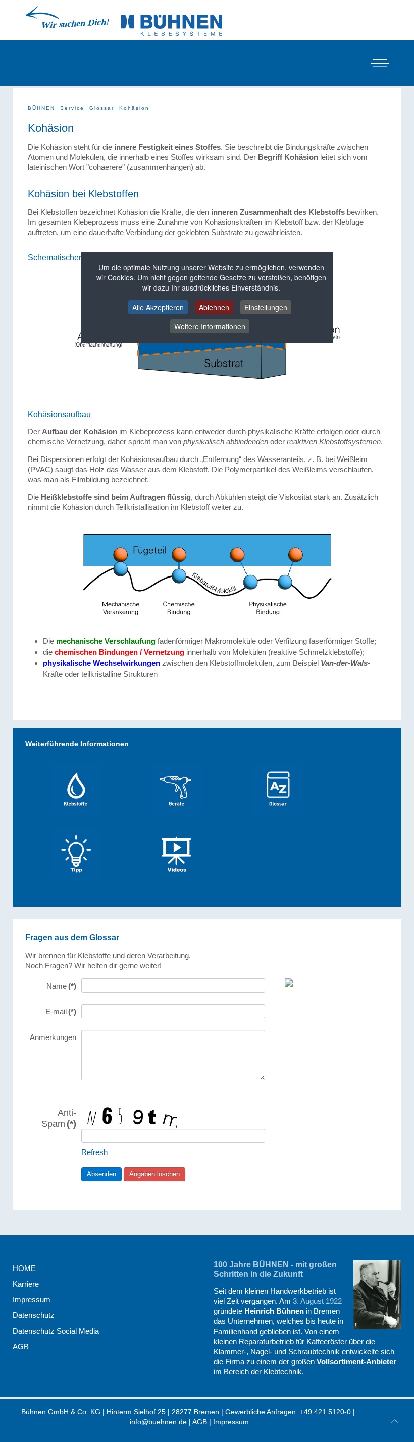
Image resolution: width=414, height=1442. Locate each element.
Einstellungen (265, 307)
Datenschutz (34, 1315)
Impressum (31, 1299)
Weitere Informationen (209, 326)
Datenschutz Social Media (56, 1330)
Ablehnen (214, 307)
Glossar (101, 108)
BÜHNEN (41, 108)
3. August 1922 (317, 1301)
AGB (21, 1346)
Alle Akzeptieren (158, 307)
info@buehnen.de (158, 1422)
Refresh (94, 1152)
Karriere (26, 1284)
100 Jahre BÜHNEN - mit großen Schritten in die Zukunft (275, 1269)
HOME (24, 1268)
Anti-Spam (58, 1118)
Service (72, 108)
